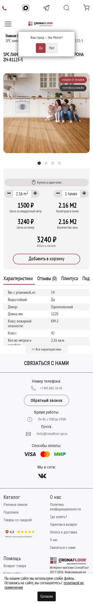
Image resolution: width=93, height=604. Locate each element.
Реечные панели (15, 504)
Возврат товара (14, 566)
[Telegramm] (46, 8)
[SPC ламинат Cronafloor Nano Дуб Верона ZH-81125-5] (46, 113)
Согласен (46, 596)
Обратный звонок (46, 400)
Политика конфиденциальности (65, 506)
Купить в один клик (49, 182)
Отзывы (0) (47, 278)
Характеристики (18, 278)
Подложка (11, 512)
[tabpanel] (46, 113)
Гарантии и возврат (63, 524)
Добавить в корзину (46, 259)
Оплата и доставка (63, 532)
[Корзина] (86, 8)
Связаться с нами (62, 547)
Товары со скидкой (17, 520)
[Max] (25, 8)
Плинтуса (69, 278)
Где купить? (58, 517)
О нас (54, 540)
